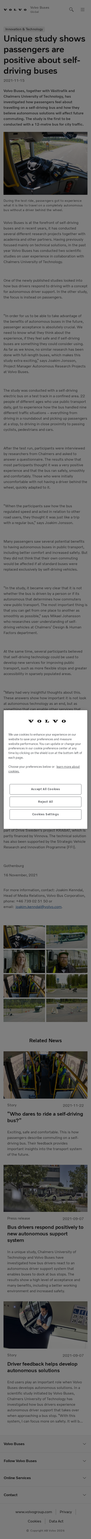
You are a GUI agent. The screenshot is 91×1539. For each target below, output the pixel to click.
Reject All (45, 801)
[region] (45, 769)
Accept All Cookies (45, 789)
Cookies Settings (45, 814)
